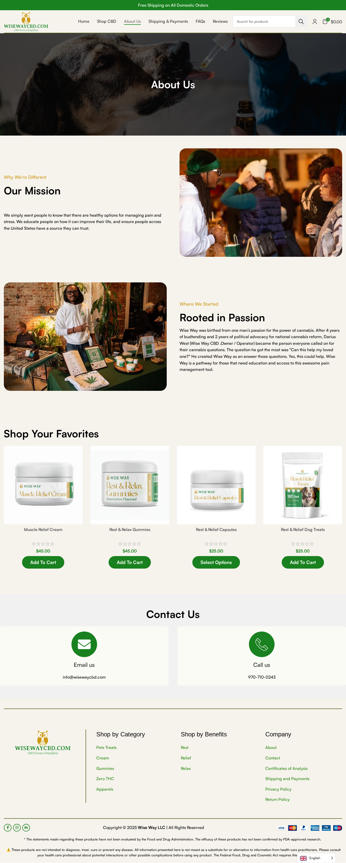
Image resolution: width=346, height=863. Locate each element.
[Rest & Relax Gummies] (129, 485)
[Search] (301, 21)
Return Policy (277, 799)
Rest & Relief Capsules (216, 529)
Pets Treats (106, 747)
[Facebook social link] (8, 828)
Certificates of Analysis (286, 768)
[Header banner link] (173, 5)
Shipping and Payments (287, 778)
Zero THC (105, 778)
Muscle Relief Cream (43, 529)
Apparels (104, 789)
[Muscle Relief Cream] (43, 485)
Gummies (105, 768)
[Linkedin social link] (26, 828)
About (271, 747)
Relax (186, 768)
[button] (43, 562)
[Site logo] (26, 21)
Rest (184, 747)
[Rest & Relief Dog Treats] (302, 485)
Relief (186, 757)
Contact (272, 757)
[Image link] (43, 742)
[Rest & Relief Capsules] (216, 485)
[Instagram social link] (17, 828)
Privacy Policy (278, 789)
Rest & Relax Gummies (129, 529)
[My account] (315, 21)
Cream (102, 757)
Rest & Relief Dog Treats (303, 529)
